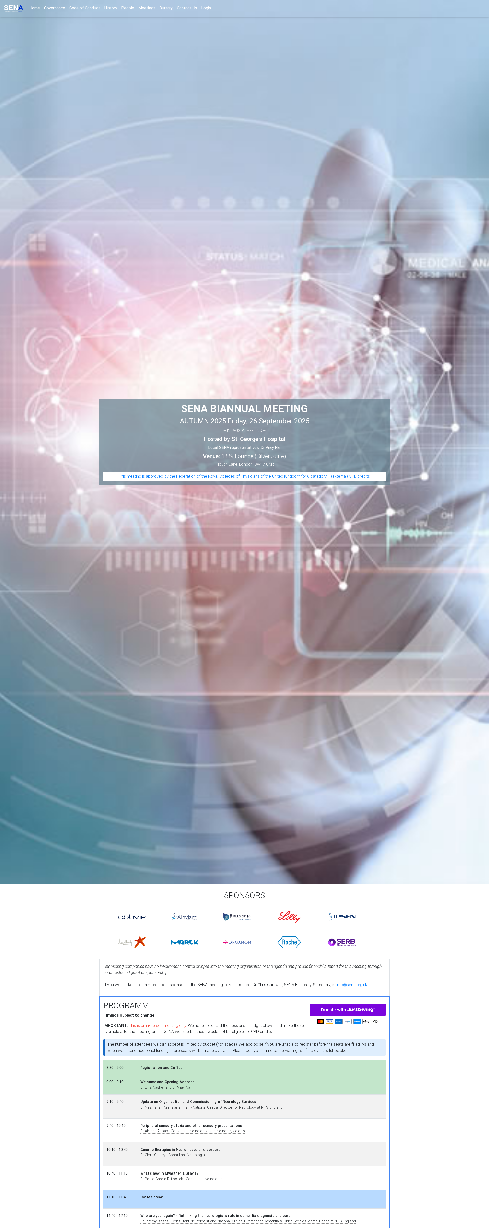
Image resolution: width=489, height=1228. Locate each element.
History (110, 8)
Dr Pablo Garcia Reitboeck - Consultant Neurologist (181, 1179)
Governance (54, 8)
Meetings (146, 8)
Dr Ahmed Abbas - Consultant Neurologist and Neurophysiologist (193, 1131)
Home (35, 7)
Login (206, 8)
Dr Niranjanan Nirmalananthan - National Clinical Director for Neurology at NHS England (211, 1107)
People (127, 8)
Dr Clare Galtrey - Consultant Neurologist (173, 1155)
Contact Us (187, 8)
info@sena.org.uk (351, 984)
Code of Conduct (84, 8)
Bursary (166, 8)
